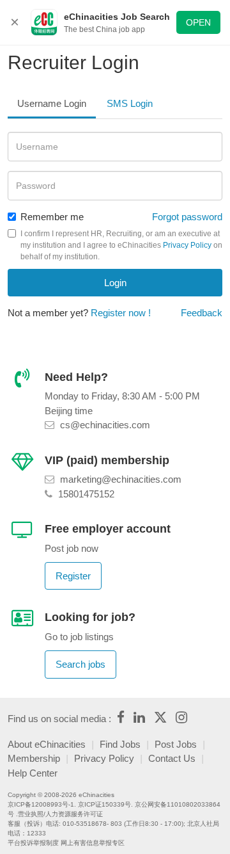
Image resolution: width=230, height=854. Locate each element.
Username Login (51, 103)
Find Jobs (120, 744)
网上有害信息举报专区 (93, 842)
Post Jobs (176, 744)
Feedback (201, 312)
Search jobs (80, 664)
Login (115, 282)
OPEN (198, 22)
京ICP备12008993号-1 (41, 804)
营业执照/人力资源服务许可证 (60, 814)
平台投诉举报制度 (33, 842)
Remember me (52, 216)
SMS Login (130, 103)
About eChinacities (47, 744)
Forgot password (187, 216)
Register (73, 575)
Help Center (32, 773)
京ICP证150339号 (104, 804)
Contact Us (171, 758)
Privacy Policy (187, 245)
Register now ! (121, 312)
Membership (34, 758)
